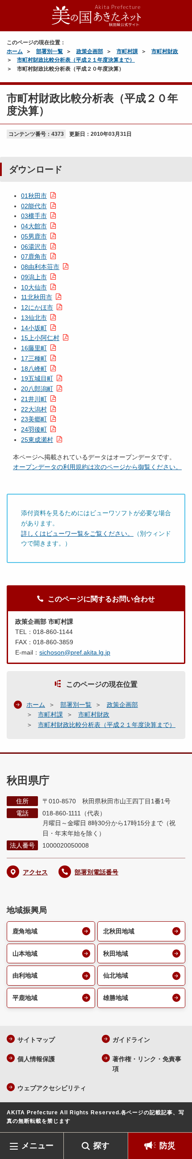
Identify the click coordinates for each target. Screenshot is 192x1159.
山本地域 (25, 953)
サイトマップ (36, 1039)
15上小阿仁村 (40, 337)
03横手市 (34, 215)
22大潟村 (34, 409)
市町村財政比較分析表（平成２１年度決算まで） (76, 60)
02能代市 (34, 206)
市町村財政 (164, 51)
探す (101, 1145)
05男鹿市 (34, 236)
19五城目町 (37, 378)
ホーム (15, 51)
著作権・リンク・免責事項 (147, 1064)
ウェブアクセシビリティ (51, 1088)
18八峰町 (34, 368)
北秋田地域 (118, 931)
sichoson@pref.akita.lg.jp (74, 652)
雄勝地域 (115, 997)
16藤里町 (34, 348)
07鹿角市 (34, 256)
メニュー (37, 1145)
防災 (167, 1145)
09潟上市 (34, 277)
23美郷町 (34, 419)
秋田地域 (115, 953)
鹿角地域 (25, 931)
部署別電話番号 (96, 872)
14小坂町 (34, 328)
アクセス (35, 872)
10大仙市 (34, 287)
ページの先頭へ (176, 1119)
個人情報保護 (36, 1058)
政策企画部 (89, 51)
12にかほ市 (37, 307)
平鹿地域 (25, 997)
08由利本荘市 (40, 266)
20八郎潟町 (37, 388)
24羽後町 (34, 429)
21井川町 (34, 399)
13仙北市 (34, 317)
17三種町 (34, 358)
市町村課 (127, 51)
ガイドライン (131, 1039)
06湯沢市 (34, 246)
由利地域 (25, 975)
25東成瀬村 (37, 439)
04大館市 (34, 226)
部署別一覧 (49, 51)
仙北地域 (115, 975)
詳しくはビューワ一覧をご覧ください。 (77, 533)
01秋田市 (34, 195)
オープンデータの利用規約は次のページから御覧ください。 (97, 466)
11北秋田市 (36, 297)
